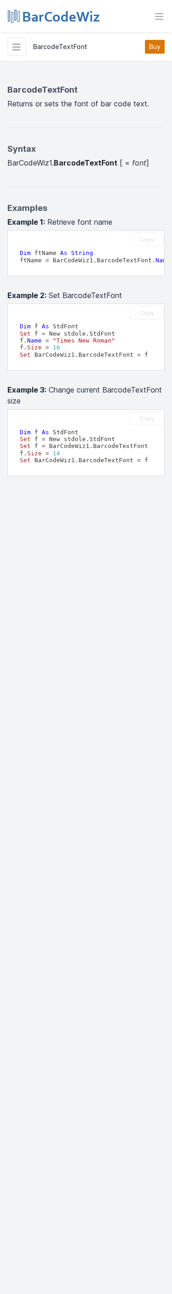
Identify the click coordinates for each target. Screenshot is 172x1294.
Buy (155, 46)
